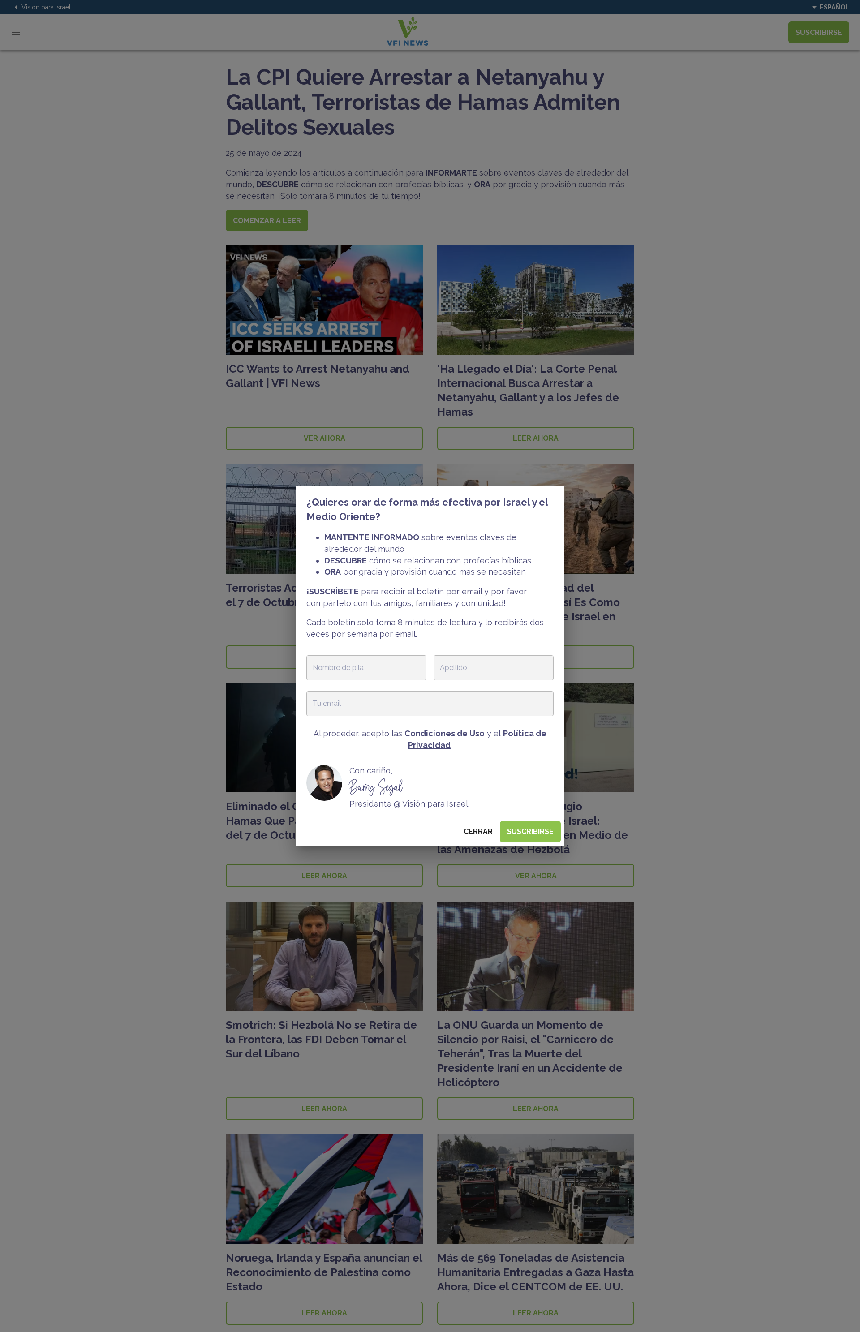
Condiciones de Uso (444, 733)
